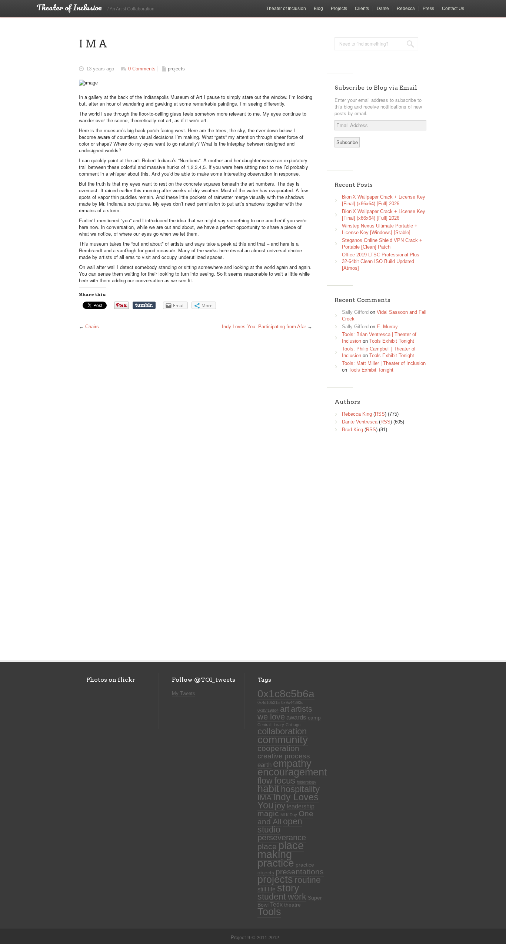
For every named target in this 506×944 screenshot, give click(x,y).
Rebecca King (357, 414)
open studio (279, 825)
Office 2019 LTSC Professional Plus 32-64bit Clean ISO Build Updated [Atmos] (380, 261)
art (284, 709)
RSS (380, 414)
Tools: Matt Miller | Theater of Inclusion (384, 363)
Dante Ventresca (359, 422)
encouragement (292, 772)
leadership (300, 806)
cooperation (278, 748)
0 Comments (142, 69)
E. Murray (387, 326)
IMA (264, 797)
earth (264, 764)
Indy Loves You (288, 801)
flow (265, 780)
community (282, 739)
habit (268, 788)
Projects (339, 8)
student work (281, 896)
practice (275, 863)
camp (314, 718)
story (288, 888)
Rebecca (406, 8)
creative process (283, 756)
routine (307, 880)
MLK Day (288, 814)
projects (176, 69)
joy (280, 805)
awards (296, 717)
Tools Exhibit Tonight (391, 341)
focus (284, 780)
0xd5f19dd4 (268, 710)
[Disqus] (194, 547)
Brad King (352, 429)
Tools (269, 911)
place (267, 846)
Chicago (293, 724)
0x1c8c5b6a (285, 693)
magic (268, 813)
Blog (318, 8)
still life (266, 889)
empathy (292, 763)
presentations (300, 871)
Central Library (270, 724)
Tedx (276, 904)
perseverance (281, 837)
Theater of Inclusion (286, 8)
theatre (292, 905)
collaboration (282, 731)
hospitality (300, 789)
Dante (383, 8)
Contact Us (453, 8)
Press (428, 8)
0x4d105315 (268, 702)
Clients (362, 8)
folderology (306, 782)
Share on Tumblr (144, 305)
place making (280, 849)
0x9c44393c (292, 702)
